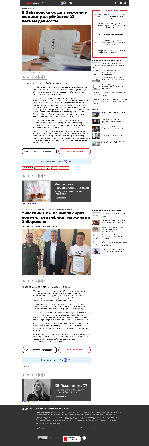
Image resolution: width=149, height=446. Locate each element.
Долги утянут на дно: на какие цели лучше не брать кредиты (113, 142)
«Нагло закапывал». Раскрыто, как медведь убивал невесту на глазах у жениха (114, 93)
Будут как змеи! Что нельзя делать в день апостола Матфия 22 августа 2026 (109, 16)
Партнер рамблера (55, 438)
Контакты (39, 408)
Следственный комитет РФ (31, 72)
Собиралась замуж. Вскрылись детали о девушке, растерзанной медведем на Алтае (113, 65)
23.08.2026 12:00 (27, 209)
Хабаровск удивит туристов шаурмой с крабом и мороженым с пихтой (110, 51)
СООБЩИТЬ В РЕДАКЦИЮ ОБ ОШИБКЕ (57, 408)
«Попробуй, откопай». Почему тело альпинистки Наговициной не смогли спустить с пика (114, 251)
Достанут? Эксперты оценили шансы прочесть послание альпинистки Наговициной (114, 86)
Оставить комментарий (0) (75, 151)
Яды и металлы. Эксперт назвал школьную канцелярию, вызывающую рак (112, 229)
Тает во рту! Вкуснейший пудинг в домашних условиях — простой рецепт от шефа (113, 222)
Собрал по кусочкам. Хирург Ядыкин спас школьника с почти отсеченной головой (114, 101)
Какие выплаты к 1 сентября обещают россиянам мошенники (113, 113)
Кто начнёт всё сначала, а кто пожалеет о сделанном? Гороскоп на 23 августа (110, 25)
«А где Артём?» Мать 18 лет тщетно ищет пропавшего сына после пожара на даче (113, 72)
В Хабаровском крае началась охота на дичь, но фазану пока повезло (109, 34)
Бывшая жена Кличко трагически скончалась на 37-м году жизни (112, 134)
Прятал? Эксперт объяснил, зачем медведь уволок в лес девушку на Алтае (113, 215)
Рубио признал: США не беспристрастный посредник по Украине (112, 128)
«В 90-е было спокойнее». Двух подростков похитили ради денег (113, 78)
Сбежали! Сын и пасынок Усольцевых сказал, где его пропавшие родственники (114, 243)
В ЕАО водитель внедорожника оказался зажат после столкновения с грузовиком (110, 42)
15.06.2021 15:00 (27, 9)
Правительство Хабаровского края (34, 276)
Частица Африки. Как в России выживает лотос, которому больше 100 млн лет (114, 236)
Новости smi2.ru (29, 203)
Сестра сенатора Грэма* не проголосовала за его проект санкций (111, 121)
